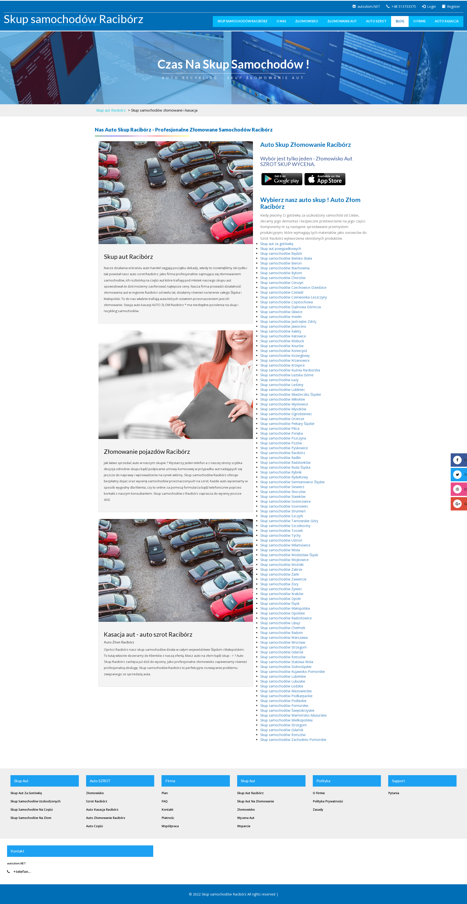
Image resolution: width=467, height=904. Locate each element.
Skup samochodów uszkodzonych (35, 801)
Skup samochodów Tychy (280, 535)
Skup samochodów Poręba (281, 433)
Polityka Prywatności (328, 801)
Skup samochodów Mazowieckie (286, 691)
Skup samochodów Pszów (281, 443)
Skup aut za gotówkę (276, 243)
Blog (400, 21)
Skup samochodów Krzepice (282, 365)
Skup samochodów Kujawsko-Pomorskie (292, 671)
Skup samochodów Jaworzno (283, 326)
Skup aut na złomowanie (255, 801)
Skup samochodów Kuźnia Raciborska (290, 370)
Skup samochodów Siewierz (282, 486)
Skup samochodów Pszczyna (283, 438)
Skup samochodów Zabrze (281, 569)
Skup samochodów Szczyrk (281, 516)
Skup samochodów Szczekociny (285, 525)
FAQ (165, 801)
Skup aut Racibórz (111, 110)
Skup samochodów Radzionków (285, 462)
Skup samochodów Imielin (281, 316)
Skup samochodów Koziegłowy (285, 355)
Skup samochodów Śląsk (279, 603)
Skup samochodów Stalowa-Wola (286, 661)
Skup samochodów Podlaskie (283, 700)
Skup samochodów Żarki (279, 574)
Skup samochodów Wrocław (282, 642)
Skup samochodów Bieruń (281, 263)
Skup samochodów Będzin (281, 253)
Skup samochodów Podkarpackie (286, 695)
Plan (165, 793)
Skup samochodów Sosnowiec (284, 506)
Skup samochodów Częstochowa (286, 302)
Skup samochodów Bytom (281, 273)
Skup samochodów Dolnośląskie (286, 666)
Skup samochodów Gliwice (281, 311)
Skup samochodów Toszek (281, 530)
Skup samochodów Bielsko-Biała (286, 258)
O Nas (281, 21)
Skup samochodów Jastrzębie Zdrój (288, 321)
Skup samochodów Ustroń (281, 540)
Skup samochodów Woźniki (282, 564)
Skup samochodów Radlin (280, 457)
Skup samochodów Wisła (280, 550)
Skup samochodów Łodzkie (281, 686)
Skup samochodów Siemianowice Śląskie (292, 482)
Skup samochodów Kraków (281, 593)
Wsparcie (243, 826)
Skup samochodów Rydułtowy (284, 477)
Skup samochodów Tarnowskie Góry (289, 520)
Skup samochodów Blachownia (285, 268)
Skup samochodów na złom (30, 818)
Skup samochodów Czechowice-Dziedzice (293, 287)
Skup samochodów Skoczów (282, 491)
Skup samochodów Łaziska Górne (287, 375)
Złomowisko (306, 21)
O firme (419, 21)
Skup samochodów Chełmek (282, 627)
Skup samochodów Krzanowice (285, 360)
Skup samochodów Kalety (280, 331)
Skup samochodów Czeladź (282, 292)
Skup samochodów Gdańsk (281, 652)
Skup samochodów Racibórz (74, 19)
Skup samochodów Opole (280, 598)
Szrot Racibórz (96, 801)
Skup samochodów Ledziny (281, 384)
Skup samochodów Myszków (283, 409)
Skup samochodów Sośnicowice (285, 501)
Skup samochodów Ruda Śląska (285, 467)
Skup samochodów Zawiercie (283, 579)
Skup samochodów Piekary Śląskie (287, 423)
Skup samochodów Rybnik (281, 472)
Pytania (393, 793)
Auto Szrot (376, 21)
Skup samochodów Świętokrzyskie (287, 710)
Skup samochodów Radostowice (286, 618)
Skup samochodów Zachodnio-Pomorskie (293, 739)
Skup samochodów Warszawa (284, 637)
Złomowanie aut (342, 21)
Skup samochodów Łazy (279, 379)
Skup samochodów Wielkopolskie (286, 720)
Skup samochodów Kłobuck (282, 341)
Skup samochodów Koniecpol (283, 350)
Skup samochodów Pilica (279, 428)
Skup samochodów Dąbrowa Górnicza (290, 307)
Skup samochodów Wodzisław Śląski (289, 555)
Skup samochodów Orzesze (282, 418)
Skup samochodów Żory (279, 584)
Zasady (318, 809)
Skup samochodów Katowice (283, 336)
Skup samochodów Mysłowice (284, 404)
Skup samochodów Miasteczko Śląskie (290, 394)
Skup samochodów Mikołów (282, 399)
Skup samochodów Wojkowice (284, 559)
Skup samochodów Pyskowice (284, 448)
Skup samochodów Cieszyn (281, 282)
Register (453, 6)
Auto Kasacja (447, 21)
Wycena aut (245, 818)
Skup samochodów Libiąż (280, 623)
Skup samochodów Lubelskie (283, 676)
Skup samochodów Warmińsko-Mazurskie (293, 715)
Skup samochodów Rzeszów (282, 657)
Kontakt (167, 809)
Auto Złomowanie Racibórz (105, 818)
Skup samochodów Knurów (282, 345)
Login (431, 6)
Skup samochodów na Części (31, 809)
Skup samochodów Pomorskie (284, 705)
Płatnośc (168, 818)
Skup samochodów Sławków (282, 496)
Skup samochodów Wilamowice (285, 545)
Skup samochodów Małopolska (285, 608)
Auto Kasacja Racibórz (102, 809)
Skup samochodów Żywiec (281, 589)
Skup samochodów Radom (281, 632)
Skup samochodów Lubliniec (282, 389)
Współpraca (170, 826)
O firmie (319, 793)
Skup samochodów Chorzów (282, 277)
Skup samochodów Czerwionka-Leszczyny (293, 297)
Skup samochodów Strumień (283, 511)
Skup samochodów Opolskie (282, 613)
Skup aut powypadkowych (280, 248)
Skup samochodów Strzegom (283, 647)
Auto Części (94, 826)
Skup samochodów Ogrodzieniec (286, 414)
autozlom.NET (369, 6)
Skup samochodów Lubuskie (282, 681)
